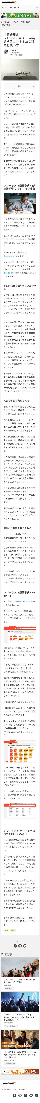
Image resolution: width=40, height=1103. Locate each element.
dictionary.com (11, 272)
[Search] (37, 7)
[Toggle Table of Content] (20, 86)
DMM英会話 (5, 22)
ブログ (15, 22)
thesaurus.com (11, 256)
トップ (4, 7)
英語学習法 (6, 25)
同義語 (13, 930)
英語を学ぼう (25, 22)
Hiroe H (13, 51)
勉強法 (6, 930)
